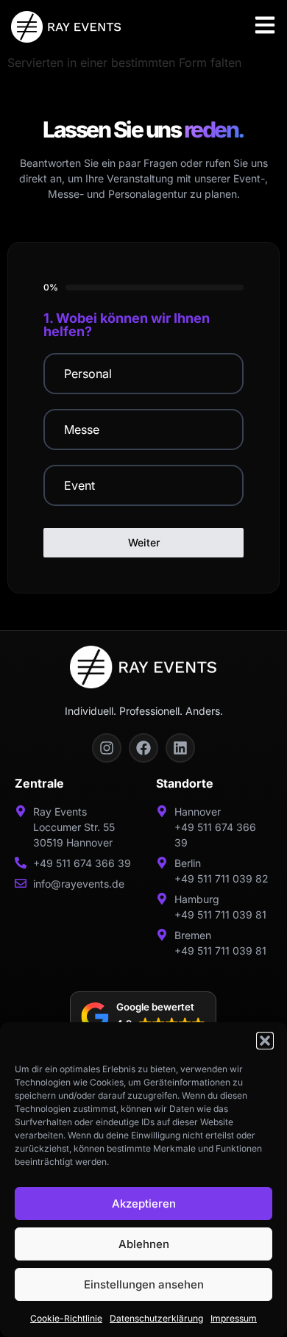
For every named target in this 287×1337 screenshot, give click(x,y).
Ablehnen (143, 1244)
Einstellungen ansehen (144, 1284)
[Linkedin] (180, 748)
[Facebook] (143, 748)
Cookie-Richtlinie (66, 1318)
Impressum (233, 1318)
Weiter (144, 542)
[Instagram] (106, 748)
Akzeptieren (144, 1204)
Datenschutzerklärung (156, 1318)
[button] (265, 1040)
